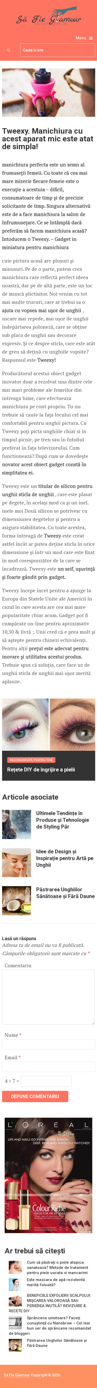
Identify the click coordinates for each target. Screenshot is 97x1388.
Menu (81, 38)
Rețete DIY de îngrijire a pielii (41, 769)
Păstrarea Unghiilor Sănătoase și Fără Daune (65, 892)
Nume (13, 1035)
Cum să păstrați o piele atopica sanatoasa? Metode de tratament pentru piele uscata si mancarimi (57, 1267)
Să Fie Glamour (17, 1375)
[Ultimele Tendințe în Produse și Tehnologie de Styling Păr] (16, 824)
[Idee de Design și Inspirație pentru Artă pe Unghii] (16, 862)
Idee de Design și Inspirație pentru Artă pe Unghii (64, 858)
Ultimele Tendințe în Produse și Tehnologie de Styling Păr (62, 820)
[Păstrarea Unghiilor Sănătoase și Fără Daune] (16, 900)
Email (12, 1057)
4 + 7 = (13, 1081)
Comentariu (18, 965)
